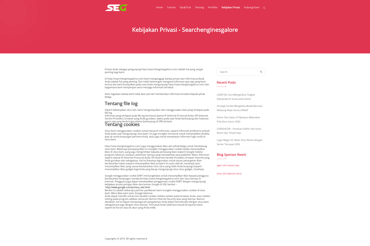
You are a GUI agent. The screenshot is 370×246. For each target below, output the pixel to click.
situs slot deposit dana (229, 173)
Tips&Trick (185, 7)
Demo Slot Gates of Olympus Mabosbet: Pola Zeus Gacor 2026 (238, 119)
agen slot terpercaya (228, 165)
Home (159, 7)
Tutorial (171, 7)
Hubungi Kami (251, 7)
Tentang (199, 7)
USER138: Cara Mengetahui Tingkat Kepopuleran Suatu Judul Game (236, 96)
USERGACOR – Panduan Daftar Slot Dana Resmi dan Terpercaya (239, 131)
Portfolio (213, 7)
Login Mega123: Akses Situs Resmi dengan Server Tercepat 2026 (239, 142)
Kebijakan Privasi (231, 7)
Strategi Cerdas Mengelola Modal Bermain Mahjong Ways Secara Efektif (240, 108)
